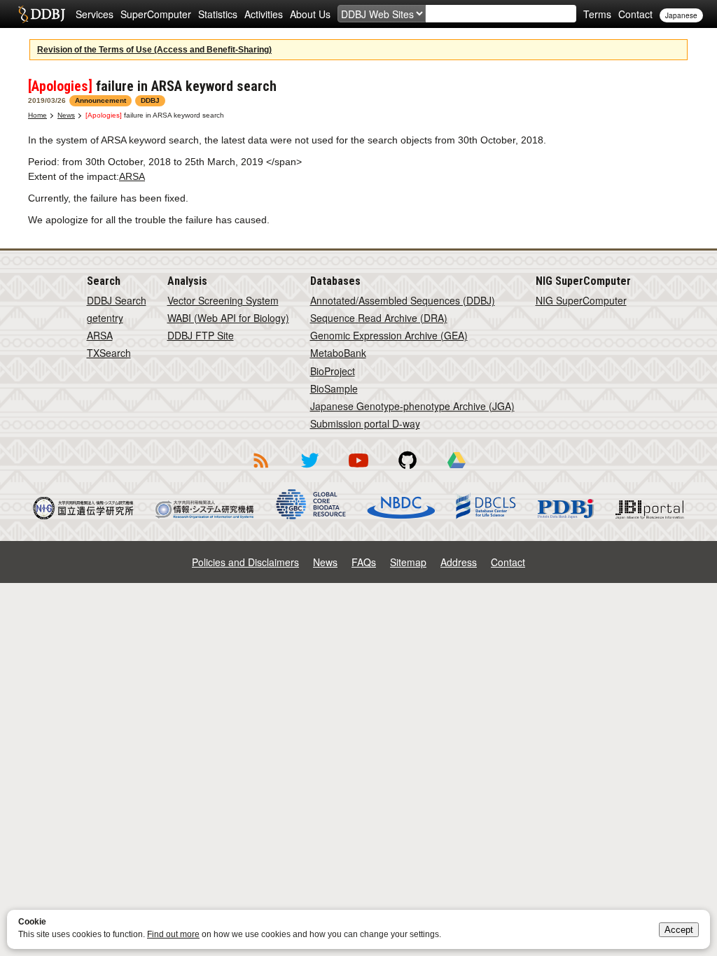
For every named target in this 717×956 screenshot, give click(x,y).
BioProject (332, 371)
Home (37, 115)
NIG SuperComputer (581, 300)
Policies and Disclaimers (245, 562)
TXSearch (109, 353)
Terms (597, 14)
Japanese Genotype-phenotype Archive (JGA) (412, 406)
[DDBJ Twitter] (309, 470)
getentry (105, 318)
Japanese (681, 15)
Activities (263, 14)
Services (94, 14)
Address (458, 562)
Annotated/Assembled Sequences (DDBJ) (402, 300)
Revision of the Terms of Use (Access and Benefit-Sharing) (154, 50)
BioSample (334, 388)
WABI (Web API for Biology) (228, 318)
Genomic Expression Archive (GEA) (389, 335)
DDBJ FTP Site (200, 335)
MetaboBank (338, 353)
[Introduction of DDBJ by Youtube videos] (358, 470)
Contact (635, 14)
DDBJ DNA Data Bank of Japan (41, 14)
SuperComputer (155, 14)
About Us (310, 14)
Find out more (173, 934)
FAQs (363, 562)
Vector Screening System (223, 300)
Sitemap (408, 562)
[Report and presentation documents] (457, 470)
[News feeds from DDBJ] (260, 470)
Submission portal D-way (365, 423)
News (66, 115)
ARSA (132, 176)
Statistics (217, 14)
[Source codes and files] (408, 470)
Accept (678, 930)
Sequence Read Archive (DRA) (378, 318)
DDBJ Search (116, 300)
